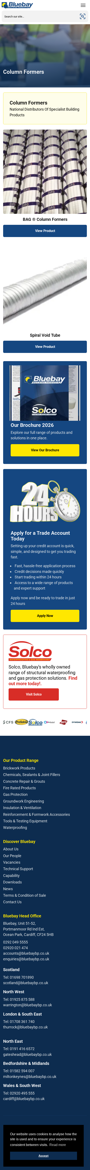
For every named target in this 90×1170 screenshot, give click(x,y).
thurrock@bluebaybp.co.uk (25, 1027)
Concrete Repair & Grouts (24, 781)
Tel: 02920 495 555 (19, 1093)
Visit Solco (34, 694)
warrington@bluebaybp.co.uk (27, 1005)
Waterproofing (15, 827)
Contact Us (12, 902)
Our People (12, 856)
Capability (11, 875)
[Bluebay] (17, 5)
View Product (45, 231)
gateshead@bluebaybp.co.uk (27, 1054)
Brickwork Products (19, 768)
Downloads (12, 882)
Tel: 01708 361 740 (19, 1021)
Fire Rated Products (19, 788)
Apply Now (45, 616)
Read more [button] (57, 1145)
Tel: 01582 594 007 (19, 1071)
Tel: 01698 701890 (18, 977)
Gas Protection (15, 794)
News (8, 889)
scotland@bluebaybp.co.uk (25, 983)
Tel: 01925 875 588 (19, 999)
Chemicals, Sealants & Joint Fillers (31, 774)
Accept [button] (44, 1155)
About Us (10, 849)
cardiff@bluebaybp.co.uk (24, 1098)
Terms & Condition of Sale (24, 895)
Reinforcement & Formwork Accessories (36, 814)
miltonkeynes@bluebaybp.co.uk (29, 1076)
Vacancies (11, 862)
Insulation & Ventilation (22, 807)
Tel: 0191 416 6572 (19, 1049)
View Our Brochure (45, 450)
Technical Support (18, 869)
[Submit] (82, 16)
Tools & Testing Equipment (25, 821)
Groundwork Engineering (23, 801)
